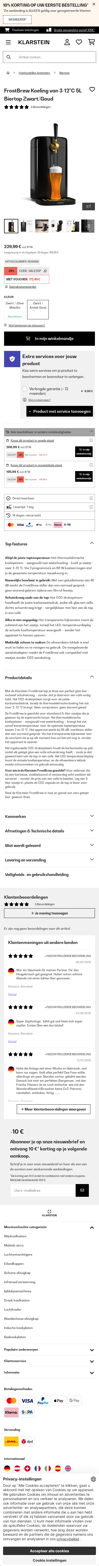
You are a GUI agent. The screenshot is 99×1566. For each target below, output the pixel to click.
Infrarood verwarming (19, 1282)
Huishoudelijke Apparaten (34, 72)
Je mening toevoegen (51, 913)
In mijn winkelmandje (53, 338)
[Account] (67, 42)
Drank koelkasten (17, 1300)
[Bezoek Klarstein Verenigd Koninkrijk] (68, 1468)
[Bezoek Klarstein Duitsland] (7, 1468)
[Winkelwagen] (91, 42)
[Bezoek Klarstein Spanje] (58, 1468)
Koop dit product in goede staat (32, 440)
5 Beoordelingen (41, 106)
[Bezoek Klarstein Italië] (48, 1468)
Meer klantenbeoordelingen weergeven (55, 1109)
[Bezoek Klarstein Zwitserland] (27, 1468)
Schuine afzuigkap (17, 1273)
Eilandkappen (14, 1264)
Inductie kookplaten (18, 1328)
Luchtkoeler (12, 1309)
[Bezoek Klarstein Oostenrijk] (17, 1468)
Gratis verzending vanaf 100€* (74, 30)
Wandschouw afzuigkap (21, 1319)
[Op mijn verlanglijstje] (92, 89)
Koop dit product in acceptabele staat (36, 465)
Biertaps (64, 72)
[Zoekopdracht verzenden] (9, 57)
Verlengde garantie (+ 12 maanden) (48, 391)
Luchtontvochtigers (18, 1254)
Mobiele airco (14, 1245)
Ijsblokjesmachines (17, 1291)
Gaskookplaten (15, 1337)
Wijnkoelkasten (15, 1236)
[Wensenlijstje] (79, 42)
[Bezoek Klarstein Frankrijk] (38, 1468)
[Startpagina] (13, 72)
